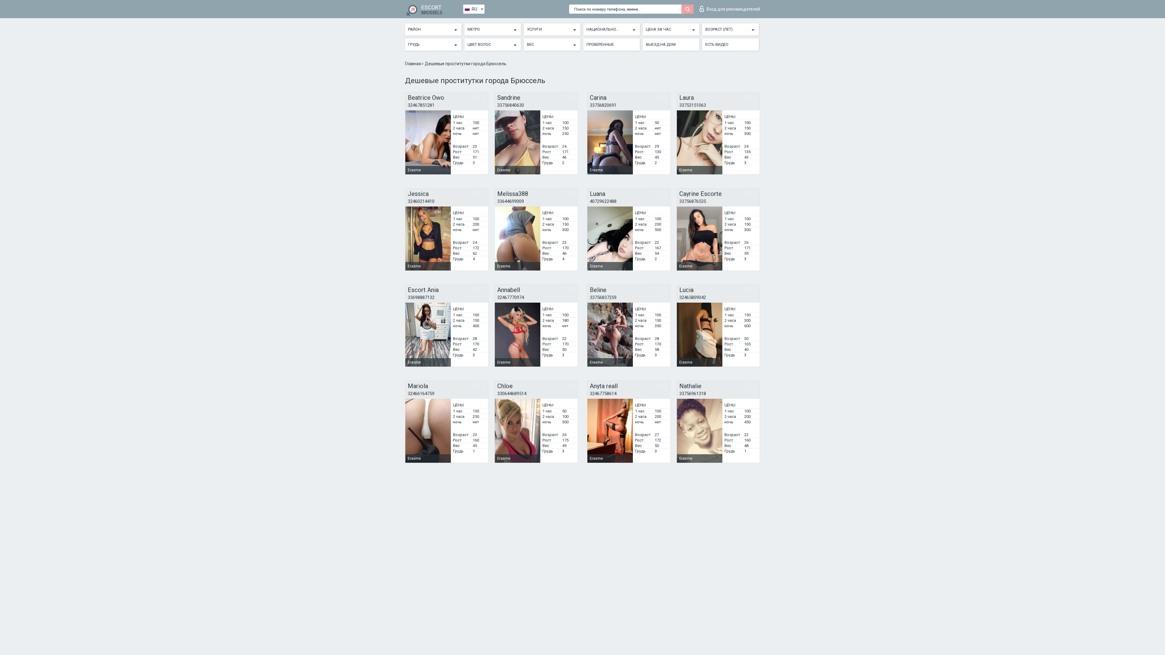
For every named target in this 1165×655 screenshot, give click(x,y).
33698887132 (421, 297)
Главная (413, 63)
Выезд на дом (661, 44)
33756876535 (692, 201)
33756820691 (603, 105)
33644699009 (510, 201)
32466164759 (421, 393)
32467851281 (421, 105)
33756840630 (510, 105)
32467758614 (603, 393)
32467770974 (510, 297)
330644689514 (511, 393)
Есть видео (716, 44)
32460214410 (421, 201)
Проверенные (600, 44)
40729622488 (603, 201)
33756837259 (603, 297)
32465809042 (692, 297)
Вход (733, 9)
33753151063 (692, 105)
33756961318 (692, 393)
